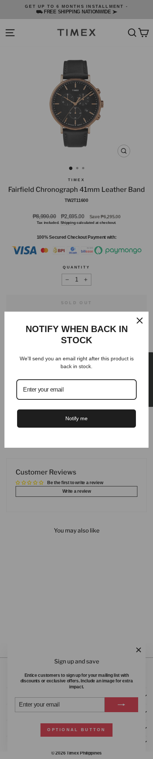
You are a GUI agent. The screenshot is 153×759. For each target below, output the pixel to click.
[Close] (140, 320)
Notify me (76, 418)
